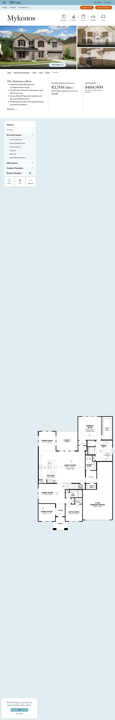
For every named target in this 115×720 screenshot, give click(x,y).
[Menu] (4, 2)
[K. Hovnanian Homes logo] (15, 2)
